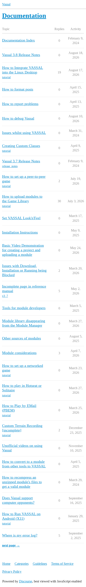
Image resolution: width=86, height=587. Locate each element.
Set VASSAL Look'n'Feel (21, 218)
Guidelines (40, 563)
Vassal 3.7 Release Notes (21, 161)
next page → (11, 545)
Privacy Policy (12, 571)
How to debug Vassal (18, 118)
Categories (22, 563)
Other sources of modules (21, 338)
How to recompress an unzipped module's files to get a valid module (22, 482)
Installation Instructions (20, 232)
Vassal (6, 4)
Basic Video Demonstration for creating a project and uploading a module (23, 250)
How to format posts (17, 89)
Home (6, 563)
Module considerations (19, 353)
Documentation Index (18, 40)
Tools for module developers (24, 308)
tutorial (6, 77)
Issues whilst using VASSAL (24, 133)
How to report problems (20, 104)
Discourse (25, 581)
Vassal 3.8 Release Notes (21, 55)
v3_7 (5, 296)
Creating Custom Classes (21, 146)
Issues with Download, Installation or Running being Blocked (24, 270)
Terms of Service (62, 563)
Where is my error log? (19, 535)
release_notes (10, 166)
